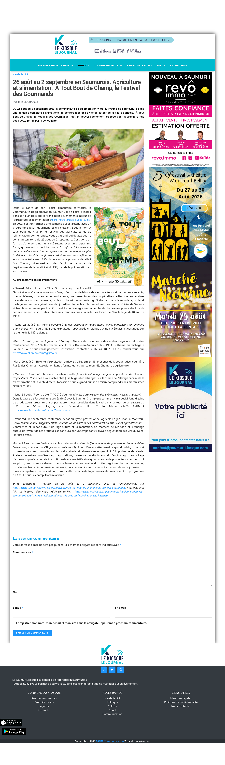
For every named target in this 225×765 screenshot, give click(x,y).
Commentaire (23, 552)
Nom (17, 592)
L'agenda (44, 706)
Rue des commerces (44, 698)
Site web (120, 607)
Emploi (161, 65)
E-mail (18, 607)
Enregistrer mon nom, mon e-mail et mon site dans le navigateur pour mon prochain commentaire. (81, 623)
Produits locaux (44, 702)
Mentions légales (181, 698)
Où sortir (44, 710)
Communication (112, 714)
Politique (112, 702)
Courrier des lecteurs (108, 65)
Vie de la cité (20, 74)
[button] (104, 670)
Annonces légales (139, 65)
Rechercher (177, 65)
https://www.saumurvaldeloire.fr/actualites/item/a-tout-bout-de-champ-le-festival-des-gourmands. (69, 487)
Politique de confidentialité (181, 702)
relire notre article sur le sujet (70, 220)
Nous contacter (181, 706)
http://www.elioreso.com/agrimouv (35, 353)
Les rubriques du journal (54, 65)
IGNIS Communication (110, 741)
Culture (112, 706)
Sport (112, 710)
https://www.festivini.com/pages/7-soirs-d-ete (41, 410)
